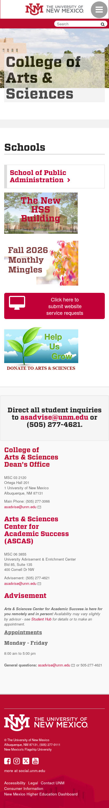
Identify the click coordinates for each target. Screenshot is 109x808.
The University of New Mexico (54, 10)
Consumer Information (23, 788)
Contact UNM (52, 782)
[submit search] (103, 24)
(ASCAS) (19, 541)
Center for (21, 526)
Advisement (25, 596)
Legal (33, 782)
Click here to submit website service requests (64, 306)
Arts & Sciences (31, 519)
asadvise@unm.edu (54, 417)
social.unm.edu (32, 770)
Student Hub (41, 619)
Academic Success (36, 534)
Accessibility (14, 782)
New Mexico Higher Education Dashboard (41, 794)
